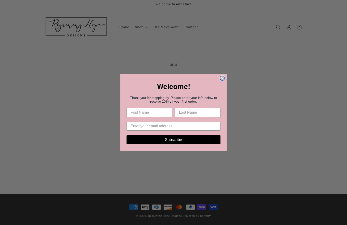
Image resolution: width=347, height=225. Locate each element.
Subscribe (173, 140)
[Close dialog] (222, 78)
